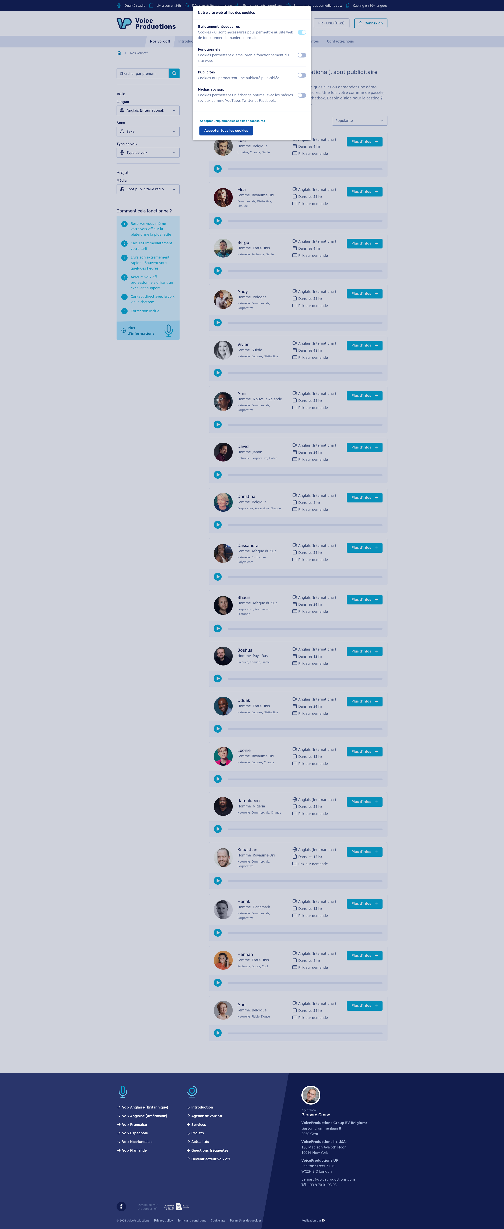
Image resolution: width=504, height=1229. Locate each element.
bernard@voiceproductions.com (328, 1179)
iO (323, 1220)
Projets (197, 1133)
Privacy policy (163, 1220)
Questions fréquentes (210, 1150)
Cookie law (218, 1220)
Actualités (200, 1142)
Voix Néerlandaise (136, 1142)
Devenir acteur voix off (210, 1159)
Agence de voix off (206, 1116)
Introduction (202, 1107)
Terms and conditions (192, 1220)
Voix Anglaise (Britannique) (144, 1107)
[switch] (302, 32)
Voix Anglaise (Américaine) (144, 1116)
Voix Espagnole (134, 1133)
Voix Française (134, 1124)
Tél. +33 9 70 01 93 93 (319, 1184)
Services (198, 1124)
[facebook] (121, 1206)
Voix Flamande (134, 1150)
